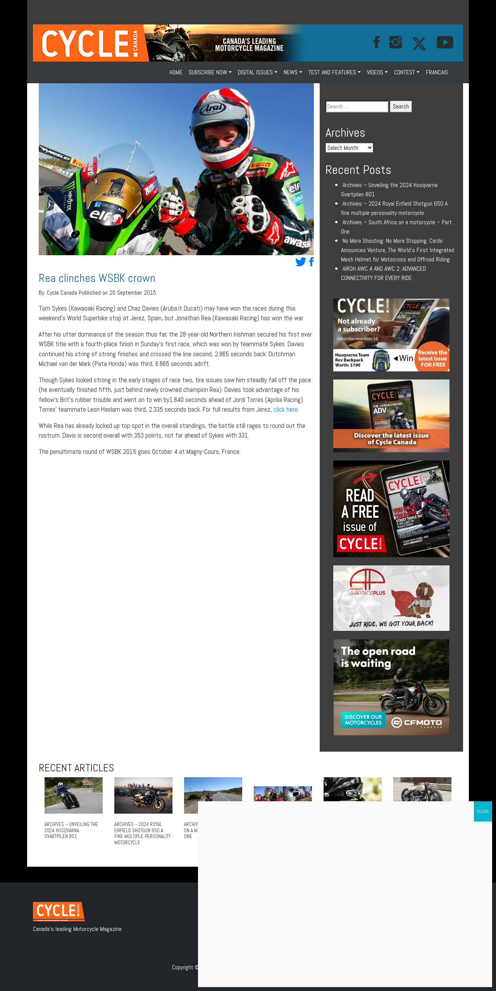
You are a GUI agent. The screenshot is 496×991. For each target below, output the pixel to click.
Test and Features (332, 72)
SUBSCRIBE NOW (208, 72)
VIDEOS (375, 72)
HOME (176, 72)
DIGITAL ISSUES (255, 72)
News (291, 72)
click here (286, 409)
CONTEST (404, 72)
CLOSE (483, 811)
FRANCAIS (437, 72)
